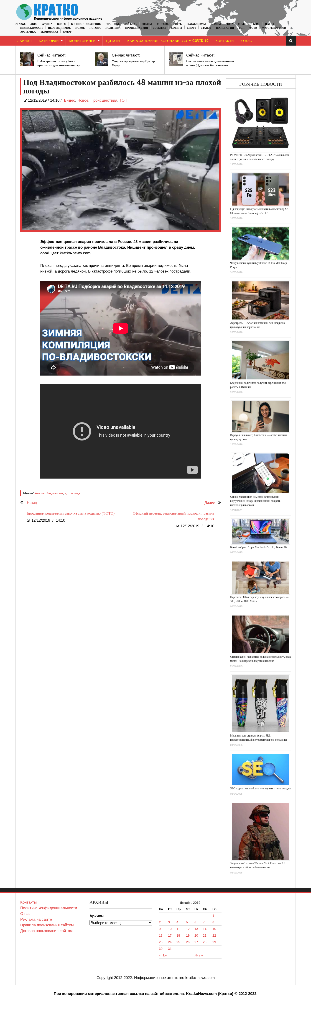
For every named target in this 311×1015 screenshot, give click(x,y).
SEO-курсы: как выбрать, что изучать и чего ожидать (260, 788)
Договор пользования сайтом (46, 931)
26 (188, 942)
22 (214, 935)
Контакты (224, 41)
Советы (176, 27)
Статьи (206, 27)
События (159, 27)
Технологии (225, 27)
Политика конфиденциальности (48, 908)
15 (214, 929)
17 (170, 935)
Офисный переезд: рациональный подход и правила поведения (173, 516)
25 (178, 942)
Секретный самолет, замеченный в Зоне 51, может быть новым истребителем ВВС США (210, 65)
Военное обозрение (86, 24)
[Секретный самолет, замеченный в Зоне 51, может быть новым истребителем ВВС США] (176, 59)
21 (204, 935)
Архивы (97, 916)
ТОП (242, 27)
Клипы (216, 24)
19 (188, 935)
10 (170, 929)
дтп (67, 493)
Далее (209, 502)
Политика (112, 27)
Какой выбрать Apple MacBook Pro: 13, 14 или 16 (258, 547)
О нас (25, 914)
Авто (33, 24)
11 (178, 929)
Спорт (191, 27)
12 (188, 929)
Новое (80, 27)
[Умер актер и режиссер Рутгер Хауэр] (101, 59)
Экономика (49, 31)
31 (170, 949)
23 (161, 942)
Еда (108, 24)
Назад (32, 502)
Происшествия (136, 27)
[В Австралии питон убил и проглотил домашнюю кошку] (27, 59)
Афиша (47, 24)
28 (204, 942)
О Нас (246, 41)
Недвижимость (31, 27)
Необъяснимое (59, 27)
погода (75, 493)
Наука (269, 24)
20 (196, 935)
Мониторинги (82, 41)
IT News (20, 24)
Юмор (67, 31)
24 (170, 942)
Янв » (198, 955)
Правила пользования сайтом (47, 925)
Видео (61, 24)
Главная (23, 41)
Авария (40, 493)
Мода (229, 24)
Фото (253, 27)
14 (204, 929)
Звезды (147, 24)
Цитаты (113, 41)
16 (161, 935)
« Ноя (163, 955)
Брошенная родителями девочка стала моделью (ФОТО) (71, 513)
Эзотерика (28, 31)
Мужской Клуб (249, 24)
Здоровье (163, 24)
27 (196, 942)
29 (214, 942)
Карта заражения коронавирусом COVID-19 (167, 41)
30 (161, 949)
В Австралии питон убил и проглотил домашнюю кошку (58, 63)
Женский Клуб (126, 24)
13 (196, 929)
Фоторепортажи (274, 27)
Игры (179, 24)
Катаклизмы (196, 24)
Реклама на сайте (36, 919)
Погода (95, 27)
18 (178, 935)
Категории (49, 41)
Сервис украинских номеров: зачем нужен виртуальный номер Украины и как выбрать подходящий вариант (255, 501)
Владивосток (54, 493)
